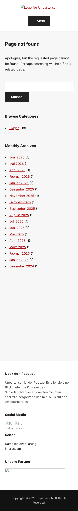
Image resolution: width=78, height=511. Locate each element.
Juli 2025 (16, 221)
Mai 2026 (16, 164)
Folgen (14, 128)
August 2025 (19, 215)
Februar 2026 (19, 176)
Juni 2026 (17, 157)
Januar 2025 (19, 260)
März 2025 (17, 247)
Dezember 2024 (21, 266)
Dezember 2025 (21, 189)
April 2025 (17, 241)
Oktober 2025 (20, 202)
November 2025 (21, 196)
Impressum (13, 449)
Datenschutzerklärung (20, 444)
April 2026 (17, 170)
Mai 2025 (16, 234)
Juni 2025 (17, 228)
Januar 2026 (19, 183)
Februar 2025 (19, 253)
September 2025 (22, 209)
